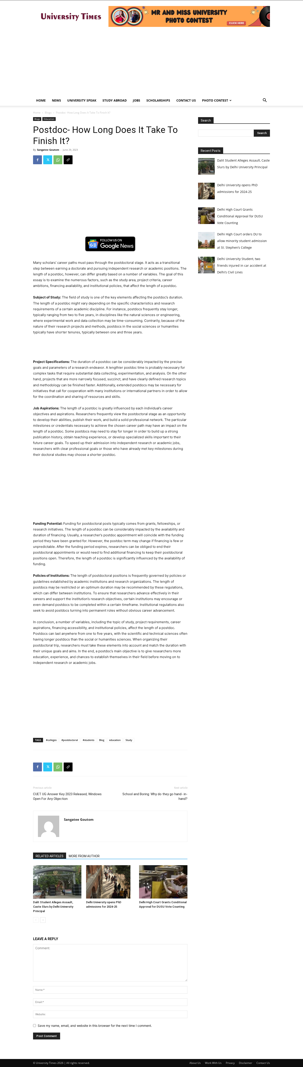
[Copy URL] (68, 159)
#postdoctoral (69, 740)
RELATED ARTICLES (49, 856)
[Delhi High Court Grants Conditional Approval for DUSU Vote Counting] (163, 882)
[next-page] (43, 920)
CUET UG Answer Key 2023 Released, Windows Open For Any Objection (67, 796)
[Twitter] (47, 159)
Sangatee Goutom (48, 149)
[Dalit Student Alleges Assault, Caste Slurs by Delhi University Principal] (57, 882)
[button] (264, 101)
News (56, 100)
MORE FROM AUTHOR (84, 856)
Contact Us (186, 100)
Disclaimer (245, 1063)
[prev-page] (36, 920)
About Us (195, 1063)
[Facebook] (37, 159)
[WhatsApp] (57, 159)
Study (129, 740)
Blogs (48, 112)
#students (88, 740)
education (115, 740)
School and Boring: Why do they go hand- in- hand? (154, 796)
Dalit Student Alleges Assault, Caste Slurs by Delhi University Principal (53, 907)
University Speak (81, 100)
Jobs (136, 100)
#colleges (51, 740)
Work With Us (213, 1063)
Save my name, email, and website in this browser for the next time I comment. (95, 1025)
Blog (101, 740)
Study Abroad (114, 100)
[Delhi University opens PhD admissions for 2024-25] (110, 882)
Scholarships (158, 100)
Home (41, 100)
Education (49, 118)
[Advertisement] (151, 62)
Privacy (230, 1063)
